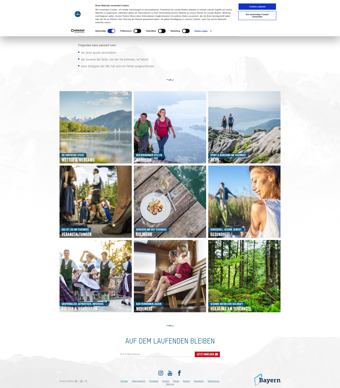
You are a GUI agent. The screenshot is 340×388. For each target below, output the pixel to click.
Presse (176, 381)
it (86, 381)
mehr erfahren (96, 127)
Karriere (186, 381)
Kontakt (124, 381)
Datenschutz (213, 381)
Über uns (170, 384)
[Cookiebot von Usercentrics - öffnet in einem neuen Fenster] (77, 31)
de (76, 381)
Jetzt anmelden (205, 354)
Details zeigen (201, 31)
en (81, 381)
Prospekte (153, 381)
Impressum (199, 381)
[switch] (137, 31)
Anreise (165, 381)
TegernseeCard (138, 381)
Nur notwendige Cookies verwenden (257, 15)
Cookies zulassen (257, 6)
